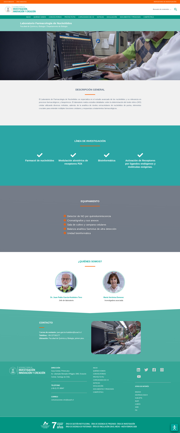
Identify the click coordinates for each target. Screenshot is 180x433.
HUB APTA (138, 398)
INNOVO (138, 392)
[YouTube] (139, 376)
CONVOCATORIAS (55, 17)
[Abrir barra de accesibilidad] (174, 427)
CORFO (137, 404)
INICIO (28, 17)
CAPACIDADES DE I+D (86, 17)
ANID (137, 407)
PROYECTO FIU (70, 17)
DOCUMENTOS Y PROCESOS (130, 17)
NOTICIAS (100, 17)
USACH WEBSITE (9, 1)
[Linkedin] (138, 369)
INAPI (137, 401)
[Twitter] (146, 369)
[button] (176, 9)
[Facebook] (154, 369)
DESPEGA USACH (141, 395)
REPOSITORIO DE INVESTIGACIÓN (165, 1)
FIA (136, 410)
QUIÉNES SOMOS (40, 17)
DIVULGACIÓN (112, 17)
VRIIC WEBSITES (21, 1)
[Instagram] (162, 369)
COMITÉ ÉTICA (149, 17)
